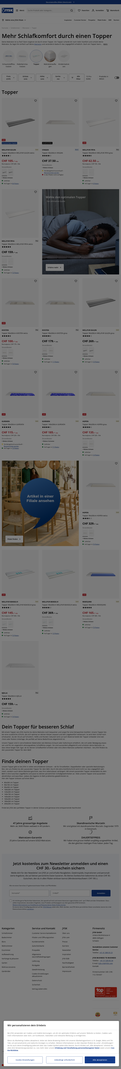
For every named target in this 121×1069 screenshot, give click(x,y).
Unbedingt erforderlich (64, 1060)
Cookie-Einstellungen (25, 1060)
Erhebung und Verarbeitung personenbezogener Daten (77, 1048)
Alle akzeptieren (100, 1060)
